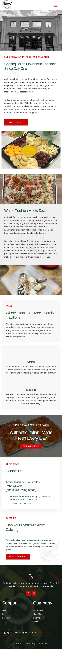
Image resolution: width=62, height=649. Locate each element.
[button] (56, 5)
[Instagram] (34, 593)
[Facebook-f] (28, 593)
